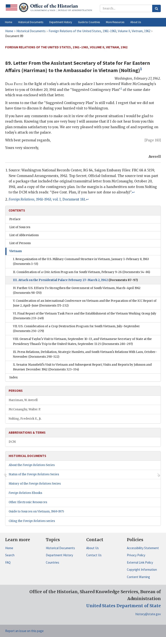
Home (9, 548)
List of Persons (20, 243)
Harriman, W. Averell (23, 400)
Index (13, 377)
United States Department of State (123, 605)
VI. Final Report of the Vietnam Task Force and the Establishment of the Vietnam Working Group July (84, 316)
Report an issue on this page (24, 631)
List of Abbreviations (24, 235)
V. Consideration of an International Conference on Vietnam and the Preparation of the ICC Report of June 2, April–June (84, 303)
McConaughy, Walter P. (25, 409)
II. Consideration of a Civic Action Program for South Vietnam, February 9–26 (81, 272)
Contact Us (94, 555)
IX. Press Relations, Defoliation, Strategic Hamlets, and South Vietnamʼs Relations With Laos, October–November (85, 354)
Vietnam (15, 251)
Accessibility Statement (143, 548)
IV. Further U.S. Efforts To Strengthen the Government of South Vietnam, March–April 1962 (76, 290)
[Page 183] (153, 140)
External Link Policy (140, 562)
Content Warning (138, 577)
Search (9, 555)
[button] (30, 22)
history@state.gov (148, 614)
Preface (15, 219)
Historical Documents (60, 548)
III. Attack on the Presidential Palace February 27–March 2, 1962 (75, 280)
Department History (59, 555)
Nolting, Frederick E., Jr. (25, 418)
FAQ (8, 562)
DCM (12, 442)
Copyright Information (142, 569)
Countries (52, 562)
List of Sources (19, 227)
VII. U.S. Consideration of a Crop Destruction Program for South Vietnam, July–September (76, 328)
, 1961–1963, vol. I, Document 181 (47, 199)
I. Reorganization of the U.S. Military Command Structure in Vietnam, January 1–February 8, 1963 (81, 261)
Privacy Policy (136, 555)
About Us (92, 548)
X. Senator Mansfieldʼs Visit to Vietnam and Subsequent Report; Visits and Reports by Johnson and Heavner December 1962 (82, 367)
